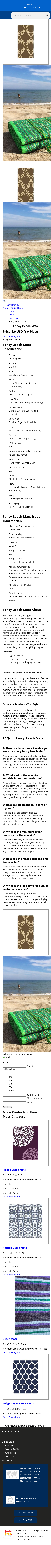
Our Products (10, 1453)
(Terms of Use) (21, 1533)
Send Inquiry (12, 304)
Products (13, 314)
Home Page (9, 1445)
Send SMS (27, 1520)
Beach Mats (14, 318)
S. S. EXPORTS (28, 6)
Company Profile (11, 1449)
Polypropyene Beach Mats (19, 1403)
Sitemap (8, 1460)
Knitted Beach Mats (15, 1247)
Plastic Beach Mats (14, 1169)
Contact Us (9, 1456)
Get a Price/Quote (11, 336)
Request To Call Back (13, 308)
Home (12, 311)
